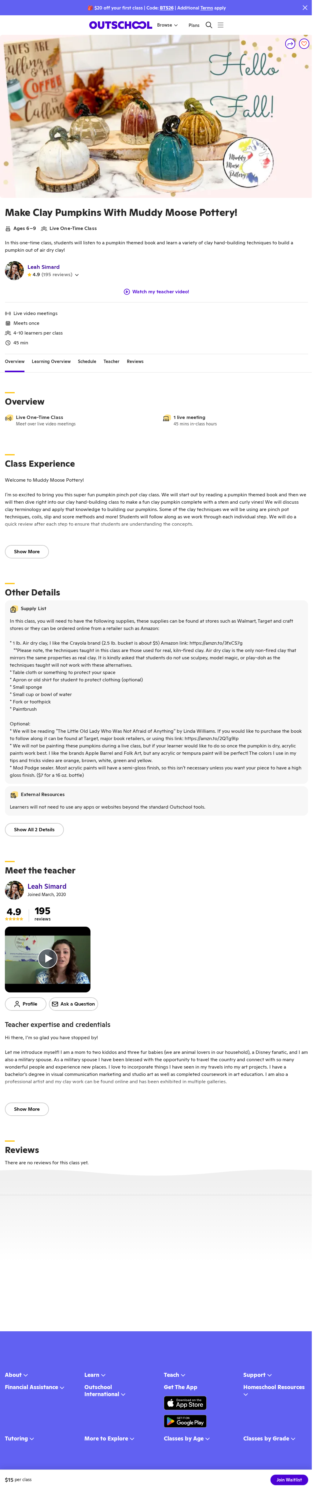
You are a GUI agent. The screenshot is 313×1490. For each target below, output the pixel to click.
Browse (164, 25)
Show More (27, 551)
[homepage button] (120, 25)
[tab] (14, 361)
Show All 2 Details (34, 829)
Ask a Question (78, 1004)
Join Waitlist (289, 1480)
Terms (207, 8)
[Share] (290, 44)
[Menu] (220, 25)
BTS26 (167, 8)
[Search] (209, 25)
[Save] (304, 44)
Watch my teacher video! (160, 292)
